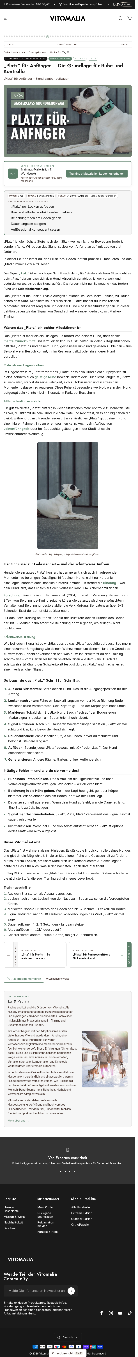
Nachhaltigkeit (13, 1222)
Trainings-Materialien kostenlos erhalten (97, 173)
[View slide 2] (65, 1171)
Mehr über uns (18, 1120)
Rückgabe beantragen (45, 1214)
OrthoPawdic (80, 1224)
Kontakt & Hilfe (47, 1232)
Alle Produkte (80, 1207)
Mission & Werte (15, 1216)
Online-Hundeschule (15, 52)
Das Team (10, 1228)
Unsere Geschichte (11, 1209)
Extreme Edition (81, 1213)
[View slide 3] (70, 1171)
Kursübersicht (68, 44)
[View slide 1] (61, 1171)
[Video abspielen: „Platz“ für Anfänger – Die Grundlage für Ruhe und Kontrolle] (68, 121)
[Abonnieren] (71, 1291)
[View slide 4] (74, 1171)
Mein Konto (45, 1207)
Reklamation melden (45, 1224)
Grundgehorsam (37, 52)
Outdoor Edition (81, 1219)
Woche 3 (54, 52)
